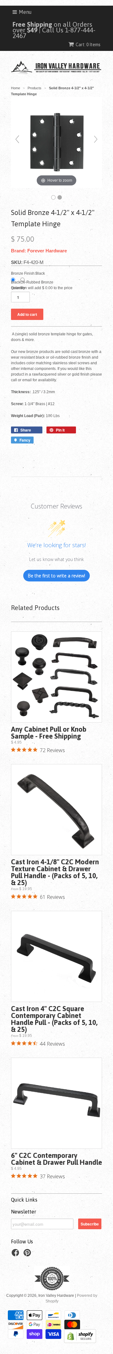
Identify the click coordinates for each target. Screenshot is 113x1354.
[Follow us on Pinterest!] (28, 1254)
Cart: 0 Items (88, 44)
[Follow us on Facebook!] (16, 1254)
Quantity (18, 288)
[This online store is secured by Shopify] (80, 1342)
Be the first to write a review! (56, 576)
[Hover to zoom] (56, 142)
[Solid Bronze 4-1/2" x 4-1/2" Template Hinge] (53, 197)
